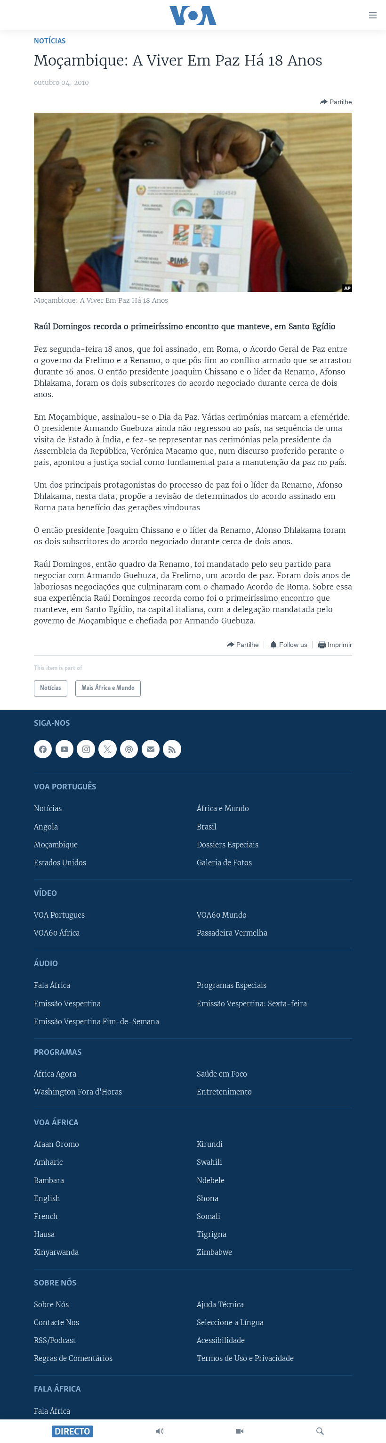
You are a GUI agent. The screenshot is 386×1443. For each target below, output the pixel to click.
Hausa (44, 1234)
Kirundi (210, 1145)
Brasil (207, 827)
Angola (46, 827)
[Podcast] (129, 749)
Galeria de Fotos (224, 863)
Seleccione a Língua (230, 1323)
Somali (208, 1216)
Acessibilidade (221, 1341)
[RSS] (172, 749)
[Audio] (159, 1431)
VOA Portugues (59, 915)
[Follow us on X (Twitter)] (107, 749)
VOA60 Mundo (222, 915)
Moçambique (56, 845)
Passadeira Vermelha (232, 933)
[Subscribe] (151, 749)
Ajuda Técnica (220, 1305)
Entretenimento (224, 1092)
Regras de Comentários (73, 1359)
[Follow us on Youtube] (64, 749)
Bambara (49, 1181)
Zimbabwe (214, 1252)
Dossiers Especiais (227, 845)
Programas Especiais (231, 986)
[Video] (239, 1431)
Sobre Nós (51, 1305)
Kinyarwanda (56, 1252)
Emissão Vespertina (67, 1004)
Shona (207, 1198)
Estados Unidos (60, 863)
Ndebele (211, 1181)
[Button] (336, 102)
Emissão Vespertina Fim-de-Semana (96, 1022)
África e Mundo (223, 809)
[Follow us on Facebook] (43, 749)
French (46, 1216)
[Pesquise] (320, 1431)
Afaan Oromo (56, 1145)
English (47, 1198)
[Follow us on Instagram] (86, 749)
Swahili (209, 1163)
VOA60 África (57, 933)
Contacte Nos (56, 1323)
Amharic (48, 1163)
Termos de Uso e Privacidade (245, 1359)
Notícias (50, 41)
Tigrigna (211, 1234)
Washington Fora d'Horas (78, 1092)
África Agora (55, 1074)
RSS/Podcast (55, 1341)
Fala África (52, 986)
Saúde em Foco (222, 1074)
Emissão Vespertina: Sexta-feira (252, 1004)
